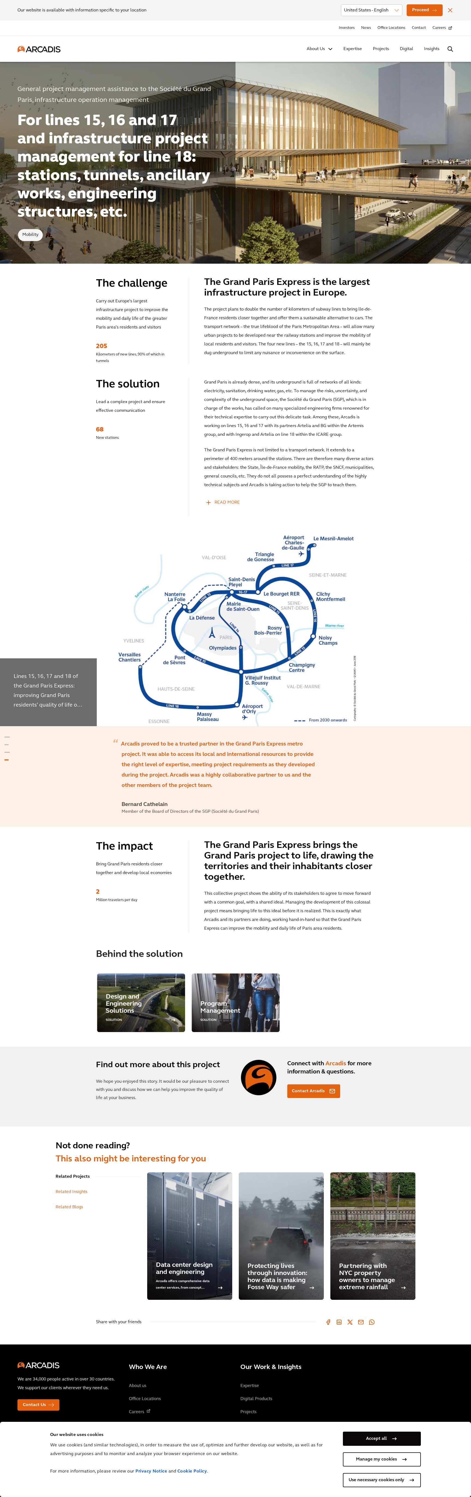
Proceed (420, 10)
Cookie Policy (192, 1471)
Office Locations (391, 28)
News (366, 28)
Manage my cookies (376, 1459)
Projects (381, 49)
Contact (419, 28)
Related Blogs (69, 1207)
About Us (316, 49)
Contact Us (34, 1405)
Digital (406, 49)
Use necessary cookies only (376, 1480)
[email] (361, 1322)
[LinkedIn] (339, 1322)
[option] (235, 630)
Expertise (352, 49)
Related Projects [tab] (73, 1177)
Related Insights (71, 1192)
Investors (347, 28)
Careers (439, 28)
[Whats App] (372, 1322)
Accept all (376, 1439)
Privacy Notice (151, 1471)
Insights (431, 49)
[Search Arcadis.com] (450, 49)
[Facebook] (328, 1322)
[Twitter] (350, 1322)
